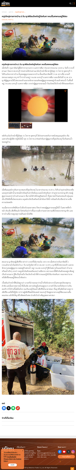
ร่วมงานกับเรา (66, 457)
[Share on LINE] (13, 408)
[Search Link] (70, 3)
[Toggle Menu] (74, 3)
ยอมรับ (12, 465)
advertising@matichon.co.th (46, 453)
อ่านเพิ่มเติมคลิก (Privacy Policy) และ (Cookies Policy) (12, 459)
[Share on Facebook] (4, 408)
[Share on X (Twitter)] (8, 408)
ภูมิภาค (11, 12)
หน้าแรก (4, 12)
